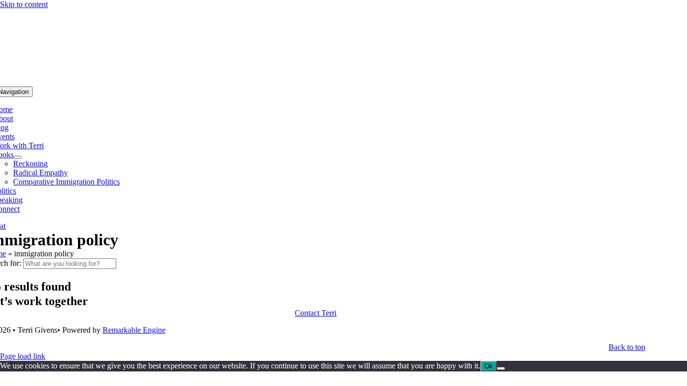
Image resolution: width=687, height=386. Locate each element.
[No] (501, 368)
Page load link (22, 356)
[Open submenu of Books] (18, 157)
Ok (488, 366)
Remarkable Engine (134, 330)
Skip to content (24, 4)
